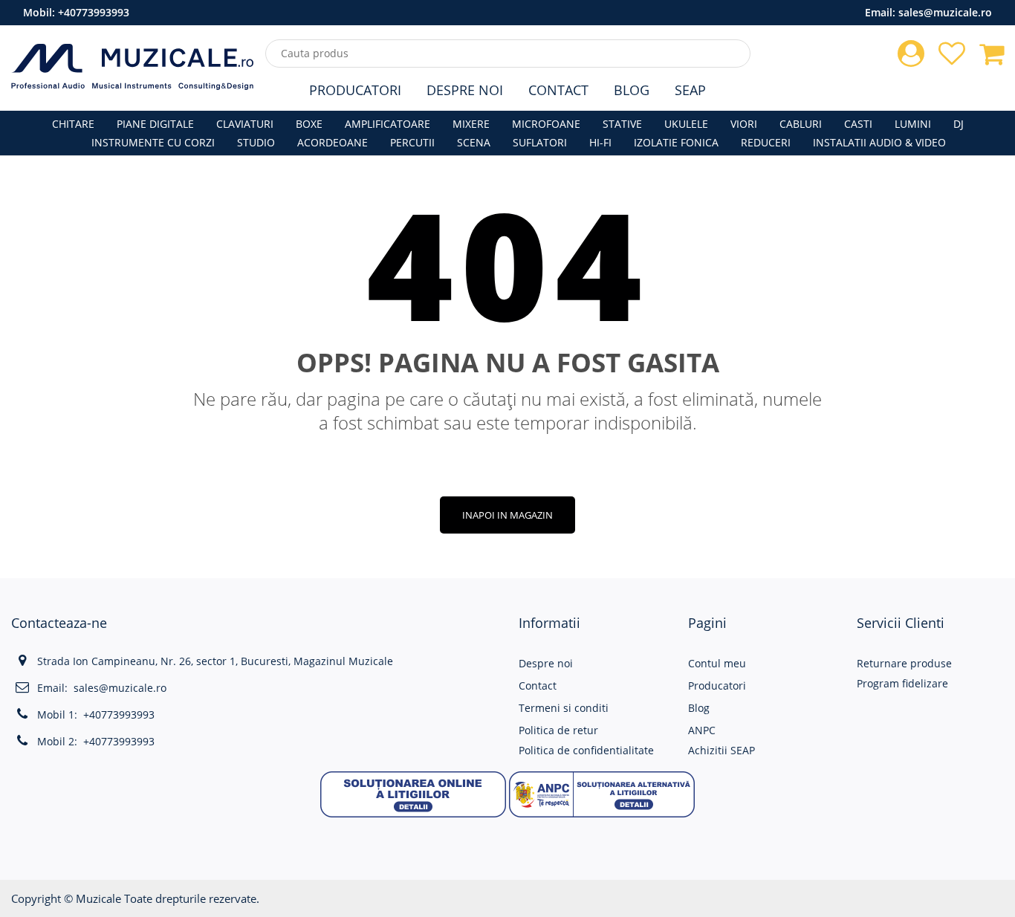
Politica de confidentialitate (586, 750)
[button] (413, 792)
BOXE (309, 124)
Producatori (355, 90)
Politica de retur (558, 730)
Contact (558, 90)
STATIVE (622, 124)
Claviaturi (244, 124)
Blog (631, 90)
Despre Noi (465, 90)
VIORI (743, 124)
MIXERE (471, 124)
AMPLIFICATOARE (387, 124)
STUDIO (256, 142)
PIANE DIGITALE (155, 124)
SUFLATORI (540, 142)
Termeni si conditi (564, 708)
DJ (958, 124)
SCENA (473, 142)
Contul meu (717, 663)
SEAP (690, 90)
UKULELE (686, 124)
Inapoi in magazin (507, 515)
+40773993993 (93, 12)
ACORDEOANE (332, 142)
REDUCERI (766, 142)
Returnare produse (904, 663)
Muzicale (98, 898)
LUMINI (913, 124)
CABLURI (800, 124)
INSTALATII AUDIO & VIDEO (879, 142)
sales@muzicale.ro (945, 12)
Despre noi (546, 663)
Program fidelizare (902, 683)
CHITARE (73, 124)
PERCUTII (412, 142)
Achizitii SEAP (721, 750)
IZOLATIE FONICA (676, 142)
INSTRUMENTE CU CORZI (153, 142)
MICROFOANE (546, 124)
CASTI (858, 124)
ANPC (702, 730)
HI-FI (600, 142)
